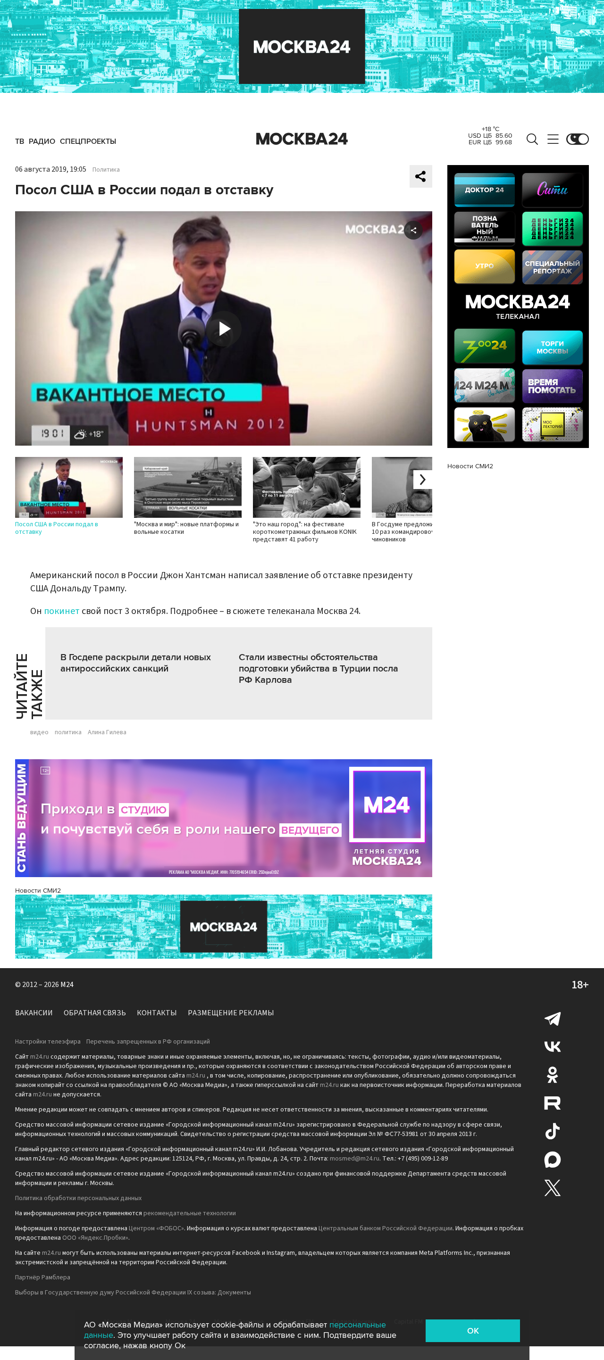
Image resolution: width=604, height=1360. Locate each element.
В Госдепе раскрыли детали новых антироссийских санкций (135, 663)
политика (68, 732)
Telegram (552, 1018)
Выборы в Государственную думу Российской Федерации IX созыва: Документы (133, 1292)
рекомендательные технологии (189, 1213)
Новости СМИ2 (38, 891)
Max (552, 1159)
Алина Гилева (107, 732)
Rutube (552, 1103)
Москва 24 (302, 139)
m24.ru (39, 1056)
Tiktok (552, 1131)
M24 (67, 984)
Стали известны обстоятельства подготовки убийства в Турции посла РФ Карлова (318, 669)
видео (39, 732)
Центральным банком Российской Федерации (386, 1228)
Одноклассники (552, 1074)
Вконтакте (552, 1046)
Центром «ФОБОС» (156, 1228)
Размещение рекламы (231, 1013)
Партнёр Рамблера (42, 1277)
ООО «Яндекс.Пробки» (95, 1238)
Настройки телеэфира (48, 1041)
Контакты (157, 1013)
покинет (62, 611)
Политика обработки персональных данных (78, 1198)
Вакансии (34, 1013)
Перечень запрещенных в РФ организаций (148, 1041)
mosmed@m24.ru (354, 1158)
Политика (106, 169)
